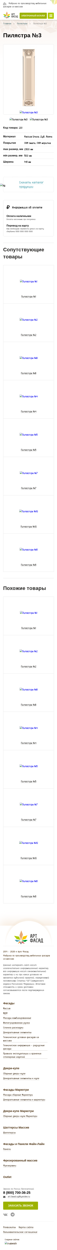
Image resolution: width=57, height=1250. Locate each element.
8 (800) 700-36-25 (16, 1193)
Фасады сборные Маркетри (18, 1094)
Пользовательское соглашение (20, 1232)
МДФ (5, 1013)
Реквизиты (9, 1227)
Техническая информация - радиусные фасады (24, 1047)
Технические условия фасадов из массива (21, 1039)
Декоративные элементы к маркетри (24, 1099)
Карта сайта (26, 1227)
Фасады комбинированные (17, 1018)
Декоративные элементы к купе (21, 1078)
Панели (7, 1149)
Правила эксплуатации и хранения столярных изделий (22, 1055)
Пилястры (22, 23)
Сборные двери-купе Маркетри (20, 1116)
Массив (6, 1008)
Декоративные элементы (17, 1032)
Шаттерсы (9, 1132)
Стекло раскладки (13, 1027)
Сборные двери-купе (14, 1073)
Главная (7, 23)
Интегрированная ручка (16, 1022)
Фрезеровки (9, 1165)
